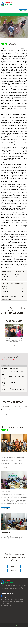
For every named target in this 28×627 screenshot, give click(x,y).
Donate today (14, 570)
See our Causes (14, 566)
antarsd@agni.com (7, 605)
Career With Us (23, 8)
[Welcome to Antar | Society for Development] (7, 4)
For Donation (23, 10)
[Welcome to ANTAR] (7, 582)
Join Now (5, 414)
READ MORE (14, 345)
